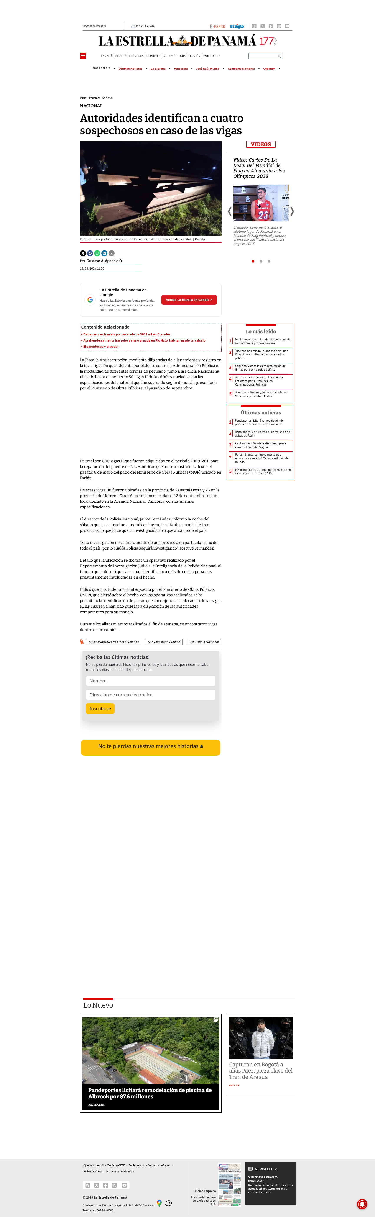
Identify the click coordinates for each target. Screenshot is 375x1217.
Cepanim (269, 68)
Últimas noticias (261, 413)
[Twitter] (83, 253)
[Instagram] (279, 26)
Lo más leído (261, 332)
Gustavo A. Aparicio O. (105, 260)
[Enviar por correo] (112, 253)
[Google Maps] (159, 1203)
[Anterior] (230, 211)
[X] (262, 26)
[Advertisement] (151, 930)
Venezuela (181, 68)
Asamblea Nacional (241, 68)
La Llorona (158, 68)
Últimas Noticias (130, 68)
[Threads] (254, 26)
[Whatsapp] (97, 253)
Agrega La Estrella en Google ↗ (189, 299)
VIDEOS (261, 144)
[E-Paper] (217, 26)
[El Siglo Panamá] (237, 26)
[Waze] (168, 1203)
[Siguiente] (291, 211)
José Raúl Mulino (207, 68)
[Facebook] (271, 26)
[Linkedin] (104, 253)
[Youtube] (287, 26)
